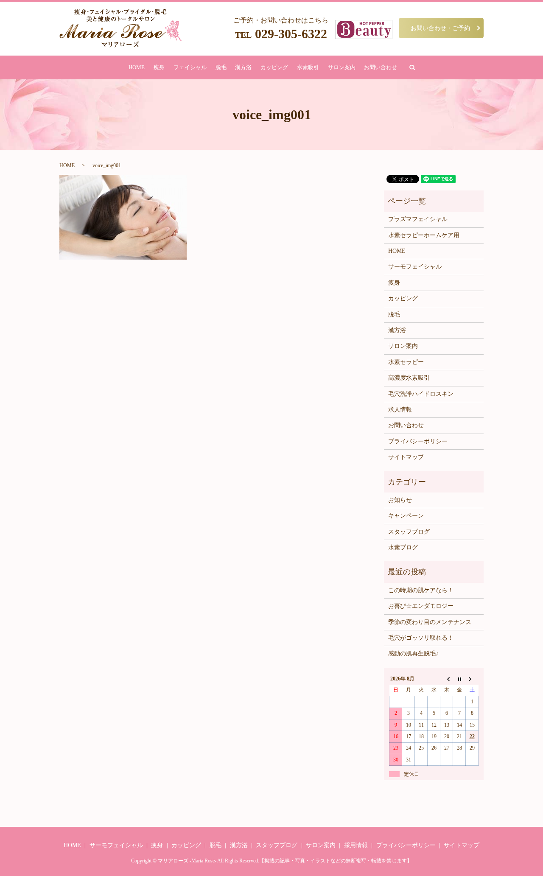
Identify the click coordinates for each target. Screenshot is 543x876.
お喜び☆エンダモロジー (420, 606)
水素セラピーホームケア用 (423, 235)
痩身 (159, 67)
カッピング (274, 67)
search (412, 67)
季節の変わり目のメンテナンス (429, 622)
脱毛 (221, 67)
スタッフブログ (409, 532)
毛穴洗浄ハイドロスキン (420, 394)
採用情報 (356, 845)
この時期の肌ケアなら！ (420, 590)
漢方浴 (243, 67)
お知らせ (400, 500)
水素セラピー (406, 362)
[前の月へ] (446, 678)
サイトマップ (406, 457)
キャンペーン (406, 515)
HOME (137, 67)
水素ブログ (403, 547)
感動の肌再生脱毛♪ (413, 653)
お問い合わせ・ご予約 (440, 27)
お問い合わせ (380, 67)
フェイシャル (190, 67)
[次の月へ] (472, 678)
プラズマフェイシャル (418, 219)
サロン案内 (341, 67)
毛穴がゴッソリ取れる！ (420, 638)
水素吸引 (308, 67)
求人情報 (400, 409)
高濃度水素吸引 (409, 378)
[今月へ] (459, 678)
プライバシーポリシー (418, 441)
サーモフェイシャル (415, 266)
